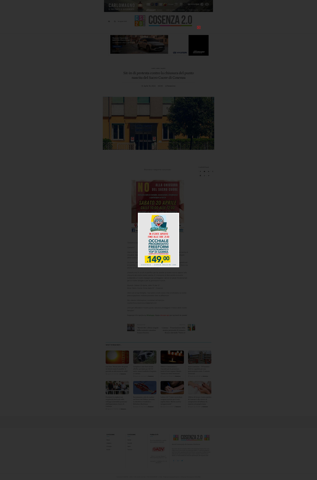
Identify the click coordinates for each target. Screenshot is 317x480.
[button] (198, 27)
